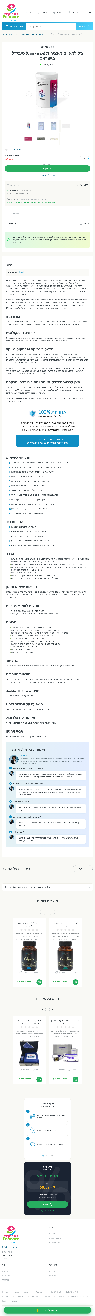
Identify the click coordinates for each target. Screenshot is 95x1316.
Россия (5, 1292)
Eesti (4, 1301)
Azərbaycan (41, 1292)
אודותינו (52, 1234)
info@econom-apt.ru (11, 1247)
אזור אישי (52, 1275)
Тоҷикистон (47, 1296)
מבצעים (5, 1271)
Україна (16, 1292)
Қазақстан (6, 1296)
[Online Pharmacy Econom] (11, 1234)
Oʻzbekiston (61, 1296)
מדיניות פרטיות (55, 1242)
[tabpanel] (47, 94)
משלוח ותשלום (55, 1238)
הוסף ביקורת (83, 868)
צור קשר (5, 1280)
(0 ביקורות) (16, 149)
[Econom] (11, 12)
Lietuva (14, 1301)
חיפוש (82, 26)
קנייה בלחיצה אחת (47, 175)
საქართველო (72, 1292)
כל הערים (6, 1275)
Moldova (34, 1296)
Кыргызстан (21, 1296)
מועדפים (52, 1271)
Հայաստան (55, 1292)
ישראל (73, 1296)
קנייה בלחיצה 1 (49, 1310)
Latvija (82, 1296)
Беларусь (28, 1292)
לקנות (45, 168)
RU (31, 12)
